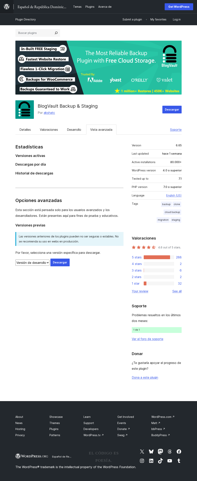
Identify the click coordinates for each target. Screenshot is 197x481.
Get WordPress (178, 6)
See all (177, 291)
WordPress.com (163, 416)
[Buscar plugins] (56, 33)
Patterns (54, 435)
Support (88, 423)
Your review (140, 291)
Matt (155, 423)
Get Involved (125, 416)
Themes (54, 423)
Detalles (25, 130)
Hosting (20, 429)
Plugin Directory (25, 19)
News (19, 423)
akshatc (49, 113)
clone (177, 204)
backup (166, 204)
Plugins (53, 429)
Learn (87, 416)
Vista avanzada (101, 130)
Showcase (56, 416)
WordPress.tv (93, 435)
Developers (90, 429)
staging (176, 219)
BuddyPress (160, 435)
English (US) (174, 195)
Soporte (176, 130)
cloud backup (172, 212)
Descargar (172, 109)
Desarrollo (74, 130)
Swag (122, 435)
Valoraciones (49, 130)
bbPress (158, 429)
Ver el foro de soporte (147, 339)
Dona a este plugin (145, 377)
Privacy (20, 435)
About (19, 416)
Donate (123, 429)
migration (163, 219)
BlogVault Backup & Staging (68, 106)
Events (121, 423)
